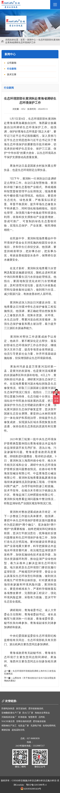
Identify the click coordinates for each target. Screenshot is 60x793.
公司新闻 (11, 63)
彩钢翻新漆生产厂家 (11, 713)
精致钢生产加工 (9, 725)
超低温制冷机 (18, 730)
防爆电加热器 (8, 708)
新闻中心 (31, 40)
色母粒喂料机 (49, 725)
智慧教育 (32, 717)
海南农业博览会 (42, 713)
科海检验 (22, 717)
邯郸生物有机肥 (23, 721)
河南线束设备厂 (9, 717)
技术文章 (11, 74)
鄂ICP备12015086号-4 (36, 785)
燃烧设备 (6, 730)
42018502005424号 (32, 789)
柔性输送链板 (39, 721)
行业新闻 (11, 68)
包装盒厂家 (23, 725)
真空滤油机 (21, 708)
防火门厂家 (27, 713)
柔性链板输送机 (35, 708)
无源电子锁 (35, 725)
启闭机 (41, 717)
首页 (22, 40)
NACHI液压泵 (8, 721)
